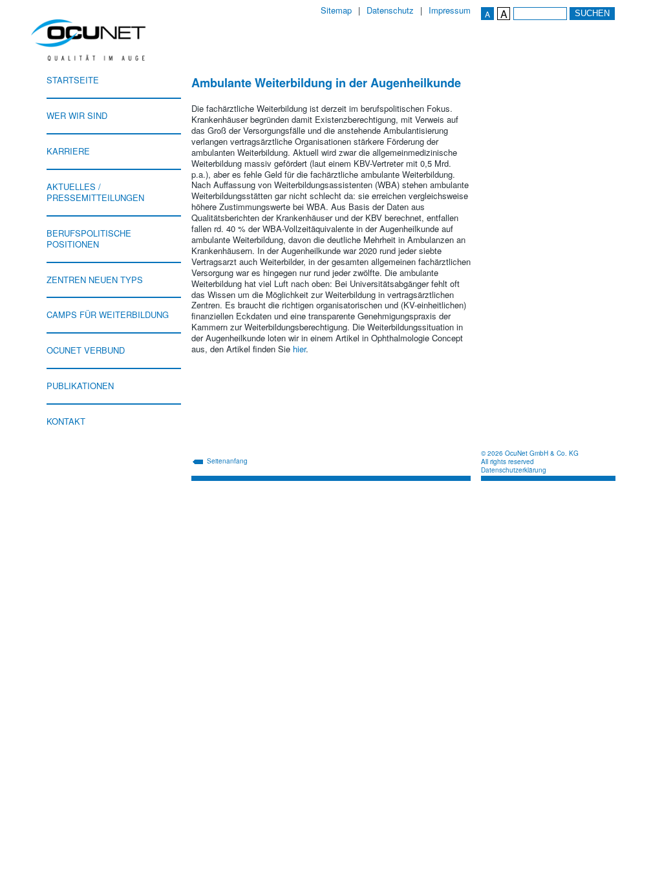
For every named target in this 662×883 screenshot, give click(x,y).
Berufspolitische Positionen (89, 238)
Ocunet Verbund (86, 350)
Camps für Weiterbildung (108, 314)
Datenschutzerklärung (513, 469)
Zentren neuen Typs (95, 279)
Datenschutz (390, 10)
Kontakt (66, 421)
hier (299, 349)
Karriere (68, 151)
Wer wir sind (77, 115)
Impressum (450, 10)
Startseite (73, 80)
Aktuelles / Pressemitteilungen (95, 192)
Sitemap (336, 10)
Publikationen (80, 385)
